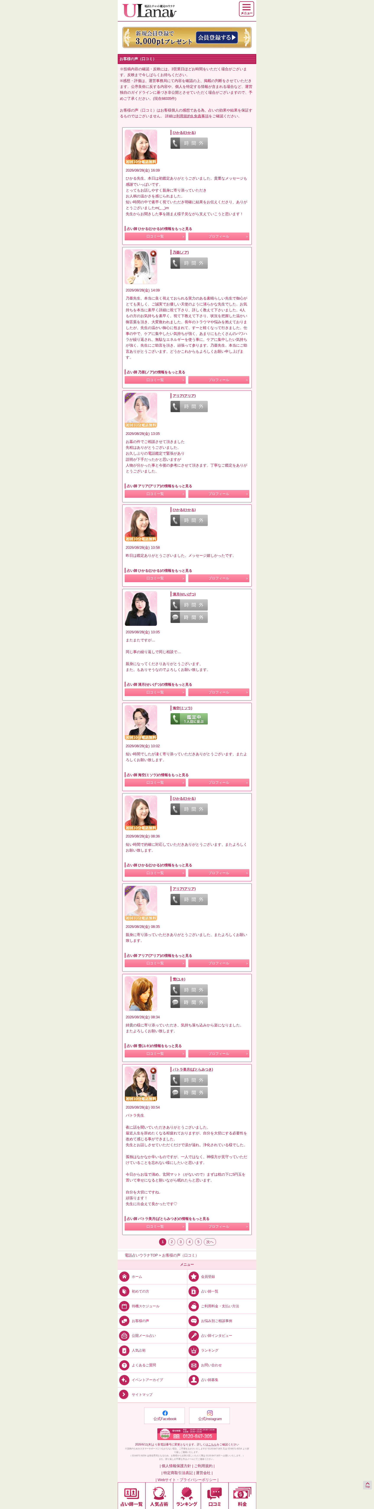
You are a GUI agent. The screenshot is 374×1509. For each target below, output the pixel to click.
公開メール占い (144, 1335)
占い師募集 (209, 1380)
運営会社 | (204, 1473)
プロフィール (218, 236)
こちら (212, 1444)
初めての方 (140, 1291)
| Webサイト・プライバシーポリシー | (187, 1480)
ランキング (209, 1350)
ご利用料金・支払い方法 (220, 1306)
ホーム (137, 1276)
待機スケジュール (146, 1306)
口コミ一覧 (155, 236)
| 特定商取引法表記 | (178, 1473)
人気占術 (139, 1350)
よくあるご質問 (144, 1365)
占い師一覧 (209, 1291)
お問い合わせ (211, 1365)
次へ (210, 1242)
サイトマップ (142, 1395)
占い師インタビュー (216, 1335)
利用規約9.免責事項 (192, 116)
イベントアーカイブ (147, 1380)
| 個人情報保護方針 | (176, 1466)
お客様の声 (140, 1321)
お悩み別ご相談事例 (216, 1321)
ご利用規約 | (204, 1466)
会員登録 (208, 1276)
